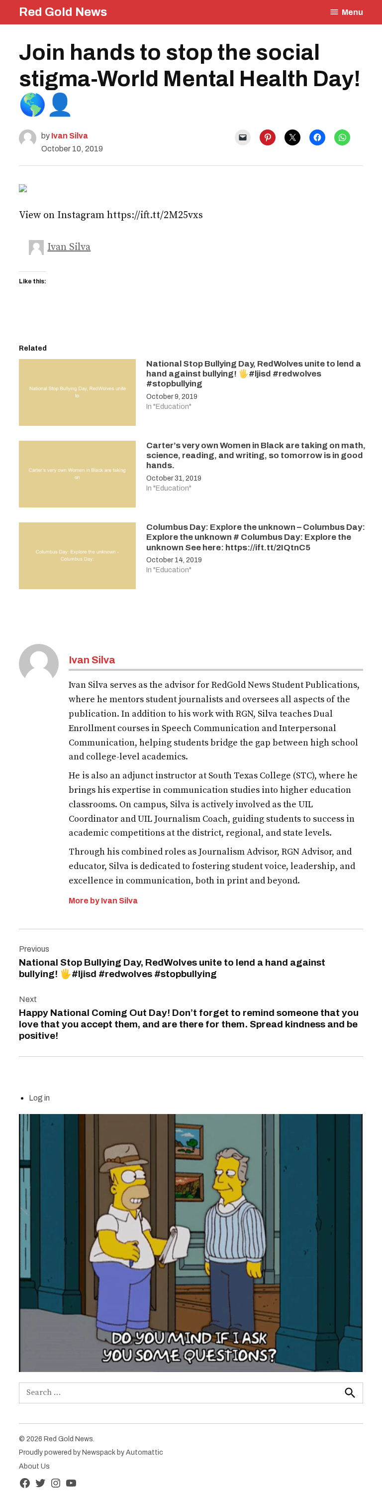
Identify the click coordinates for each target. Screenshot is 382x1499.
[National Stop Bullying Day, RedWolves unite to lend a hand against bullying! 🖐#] (77, 395)
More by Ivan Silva (103, 900)
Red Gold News (63, 11)
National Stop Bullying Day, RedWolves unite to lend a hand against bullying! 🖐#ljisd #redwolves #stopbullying (253, 374)
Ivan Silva (69, 135)
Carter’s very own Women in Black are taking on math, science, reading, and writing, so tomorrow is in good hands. (256, 456)
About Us (34, 1466)
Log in (39, 1098)
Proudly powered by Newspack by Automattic (91, 1452)
